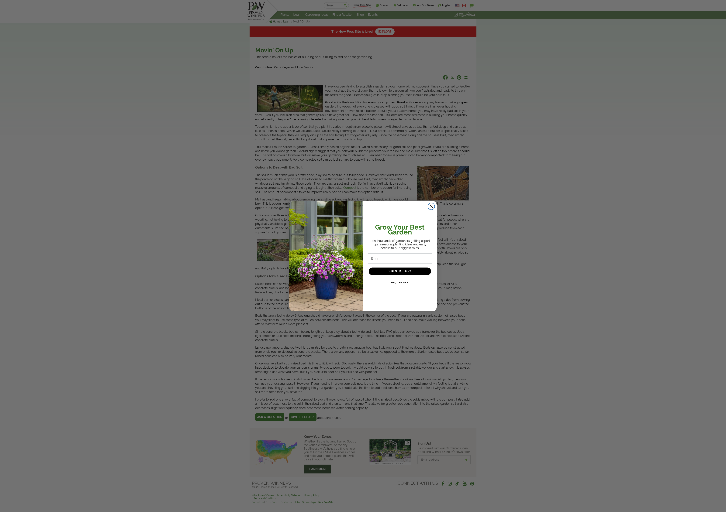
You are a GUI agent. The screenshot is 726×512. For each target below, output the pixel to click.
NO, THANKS (400, 282)
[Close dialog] (431, 206)
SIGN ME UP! (400, 271)
